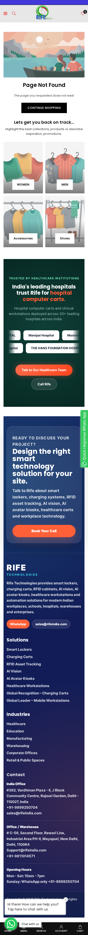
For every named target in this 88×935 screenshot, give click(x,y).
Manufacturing (19, 738)
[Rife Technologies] (44, 13)
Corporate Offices (22, 753)
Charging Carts (20, 656)
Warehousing (18, 746)
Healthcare (16, 724)
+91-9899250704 (22, 807)
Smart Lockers (19, 649)
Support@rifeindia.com (26, 850)
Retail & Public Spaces (25, 760)
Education (15, 731)
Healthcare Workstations (28, 686)
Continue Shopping (44, 108)
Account (61, 931)
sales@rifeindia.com (51, 624)
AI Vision (14, 671)
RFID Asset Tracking (24, 664)
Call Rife (44, 384)
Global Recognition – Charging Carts (37, 693)
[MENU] (5, 13)
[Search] (14, 13)
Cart (80, 931)
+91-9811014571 (21, 856)
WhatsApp (18, 624)
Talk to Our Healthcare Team (44, 370)
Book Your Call (44, 531)
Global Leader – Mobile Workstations (38, 700)
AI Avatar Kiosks (20, 678)
